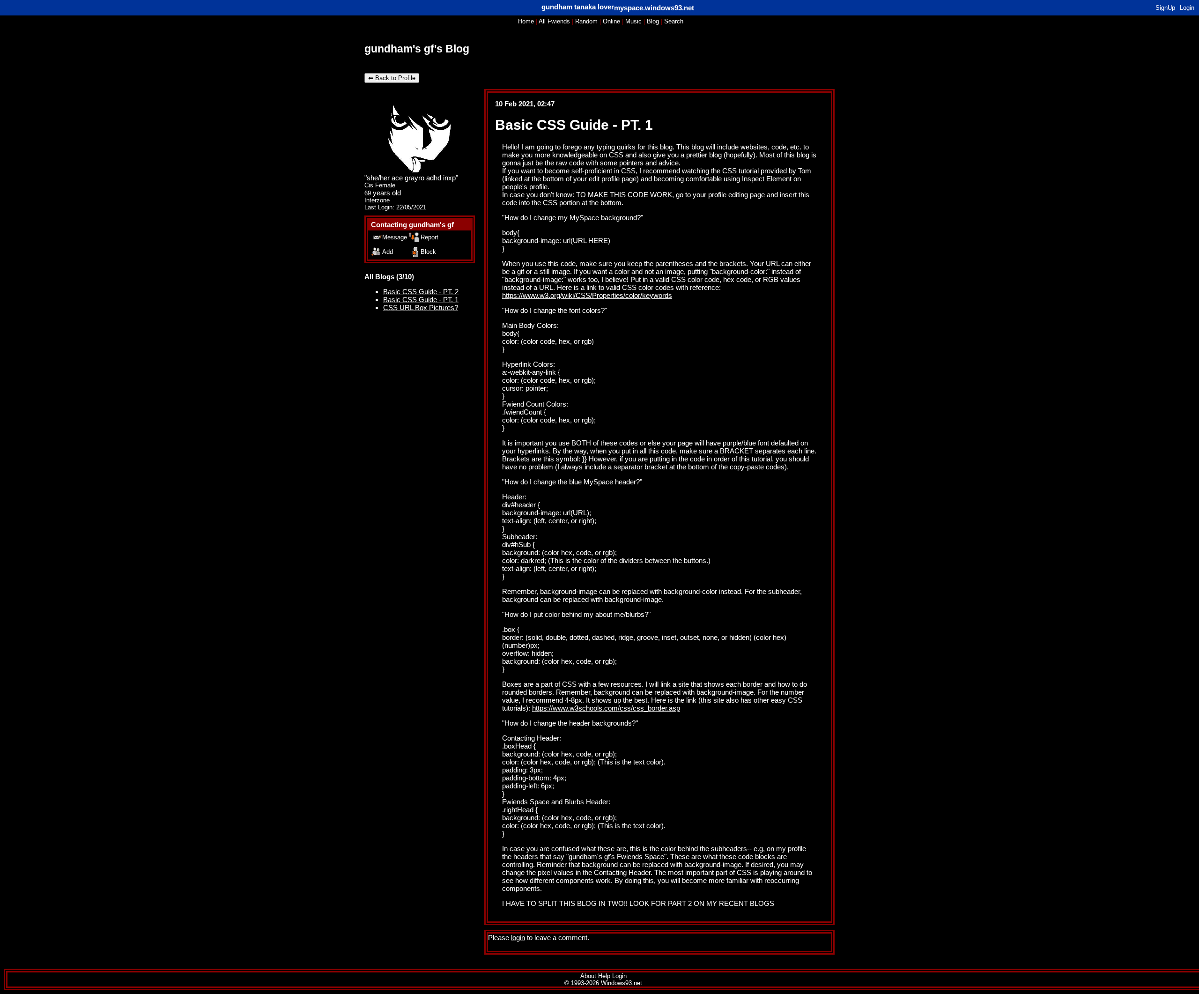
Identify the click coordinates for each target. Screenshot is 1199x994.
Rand (586, 21)
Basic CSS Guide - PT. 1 (421, 300)
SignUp (1165, 7)
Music (633, 21)
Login (1187, 7)
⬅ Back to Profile (391, 78)
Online (611, 21)
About (588, 975)
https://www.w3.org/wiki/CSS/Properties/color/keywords (587, 295)
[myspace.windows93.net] (577, 7)
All (554, 21)
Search (673, 21)
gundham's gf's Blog (416, 49)
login (518, 938)
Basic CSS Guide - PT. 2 (421, 292)
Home (526, 21)
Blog (653, 21)
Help (604, 975)
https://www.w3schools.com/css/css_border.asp (606, 708)
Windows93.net (621, 983)
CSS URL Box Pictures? (420, 308)
